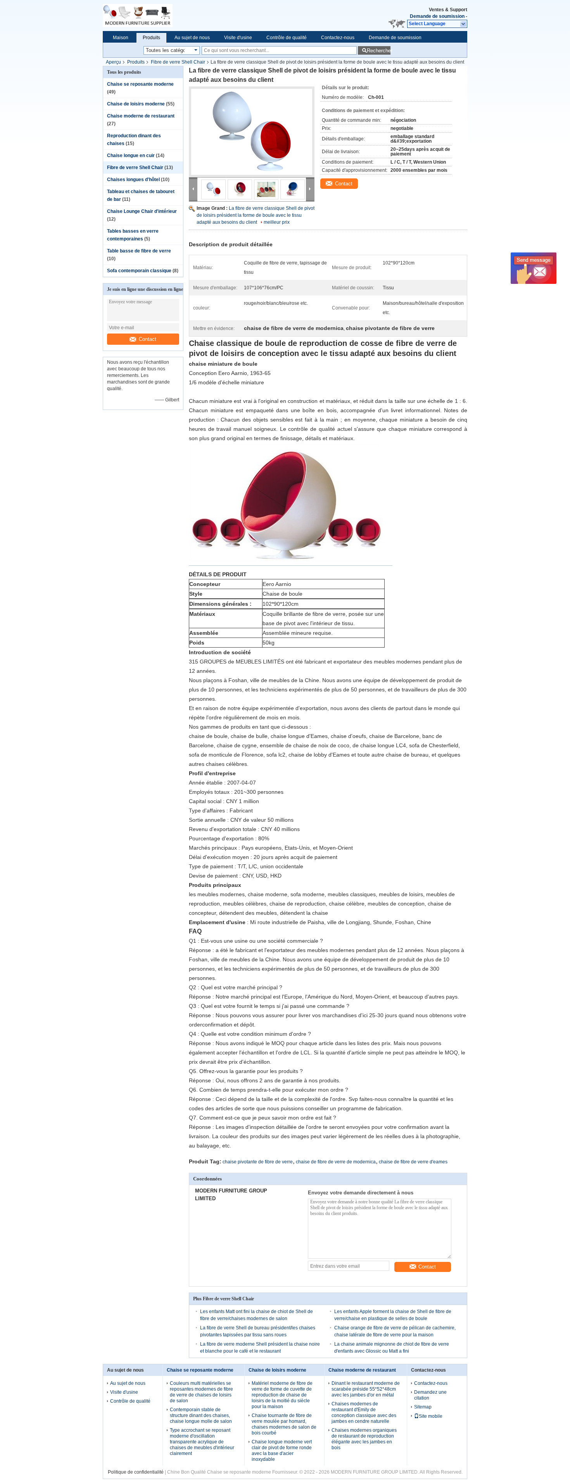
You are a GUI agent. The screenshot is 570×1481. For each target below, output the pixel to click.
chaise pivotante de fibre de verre (258, 1162)
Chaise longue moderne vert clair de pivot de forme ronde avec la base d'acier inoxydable (282, 1450)
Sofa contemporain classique (139, 270)
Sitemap (423, 1407)
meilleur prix (277, 222)
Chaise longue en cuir (131, 155)
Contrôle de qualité (286, 37)
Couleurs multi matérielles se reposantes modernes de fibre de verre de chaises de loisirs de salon (201, 1392)
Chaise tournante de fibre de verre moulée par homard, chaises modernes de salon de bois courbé (284, 1424)
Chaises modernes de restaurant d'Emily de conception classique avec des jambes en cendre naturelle (364, 1412)
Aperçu (113, 62)
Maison (120, 37)
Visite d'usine (238, 37)
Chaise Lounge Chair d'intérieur (142, 211)
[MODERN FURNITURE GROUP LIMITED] (172, 15)
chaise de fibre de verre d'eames (413, 1162)
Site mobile (430, 1416)
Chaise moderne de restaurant (140, 116)
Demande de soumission (437, 16)
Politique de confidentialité (136, 1472)
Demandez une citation (430, 1395)
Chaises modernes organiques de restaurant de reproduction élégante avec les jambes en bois (364, 1438)
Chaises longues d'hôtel (133, 179)
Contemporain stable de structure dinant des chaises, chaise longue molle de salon (201, 1415)
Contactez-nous (337, 37)
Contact (147, 339)
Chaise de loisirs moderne (136, 104)
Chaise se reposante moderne (140, 84)
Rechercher (378, 51)
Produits (151, 37)
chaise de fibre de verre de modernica (336, 1162)
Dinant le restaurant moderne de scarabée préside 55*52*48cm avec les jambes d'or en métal (366, 1389)
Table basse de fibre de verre (139, 251)
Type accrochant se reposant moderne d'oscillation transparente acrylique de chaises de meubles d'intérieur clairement (202, 1441)
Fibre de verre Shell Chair (178, 62)
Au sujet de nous (192, 37)
